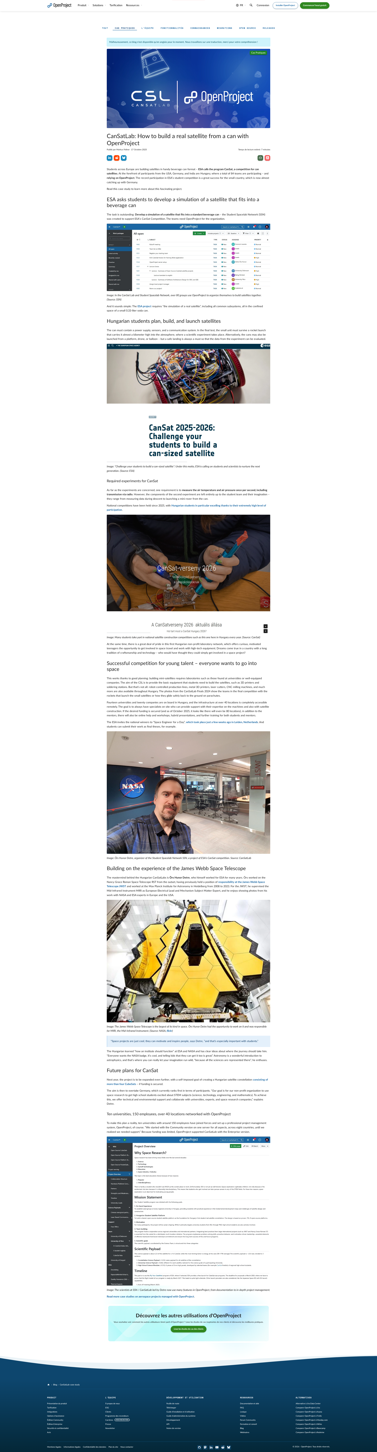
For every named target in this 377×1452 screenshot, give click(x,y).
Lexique (243, 1412)
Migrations (224, 28)
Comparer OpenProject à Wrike (309, 1424)
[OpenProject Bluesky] (229, 1447)
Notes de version (173, 1428)
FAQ (242, 1408)
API (168, 1424)
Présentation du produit (57, 1404)
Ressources (133, 5)
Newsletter (110, 1428)
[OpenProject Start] (59, 5)
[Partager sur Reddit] (116, 158)
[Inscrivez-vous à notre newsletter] (260, 158)
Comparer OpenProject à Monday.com (312, 1420)
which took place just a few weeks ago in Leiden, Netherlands (222, 722)
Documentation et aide (249, 1404)
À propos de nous (112, 1404)
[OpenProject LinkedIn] (211, 1447)
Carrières (109, 1420)
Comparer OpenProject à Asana (309, 1412)
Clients (108, 1412)
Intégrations (52, 1412)
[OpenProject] (49, 1385)
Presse (108, 1424)
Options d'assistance (55, 1416)
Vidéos (243, 1416)
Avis (49, 1432)
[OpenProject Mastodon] (205, 1447)
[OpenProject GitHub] (199, 1447)
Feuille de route (172, 1404)
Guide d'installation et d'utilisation (180, 1412)
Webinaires (244, 1432)
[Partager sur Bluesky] (124, 158)
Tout (105, 28)
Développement (173, 1420)
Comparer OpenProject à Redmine (310, 1432)
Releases (269, 28)
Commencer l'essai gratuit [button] (314, 5)
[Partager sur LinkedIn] (109, 158)
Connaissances (200, 28)
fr (241, 5)
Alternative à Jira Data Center (308, 1404)
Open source (247, 28)
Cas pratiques (125, 28)
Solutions (98, 5)
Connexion (263, 5)
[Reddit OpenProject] (223, 1447)
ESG (107, 1408)
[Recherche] (251, 5)
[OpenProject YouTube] (217, 1447)
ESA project (144, 306)
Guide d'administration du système (180, 1416)
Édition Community (55, 1420)
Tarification (51, 1408)
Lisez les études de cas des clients (188, 1329)
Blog (55, 1385)
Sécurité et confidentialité (58, 1428)
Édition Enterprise (54, 1424)
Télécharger (171, 1408)
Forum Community (248, 1420)
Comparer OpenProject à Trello (309, 1416)
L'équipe (148, 28)
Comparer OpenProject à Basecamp (310, 1428)
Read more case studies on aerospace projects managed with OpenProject (150, 1296)
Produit (82, 5)
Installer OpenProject (285, 5)
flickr (169, 1031)
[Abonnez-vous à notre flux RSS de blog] (267, 158)
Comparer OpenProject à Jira (308, 1408)
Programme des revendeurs (117, 1416)
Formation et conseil (248, 1424)
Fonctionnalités (172, 28)
